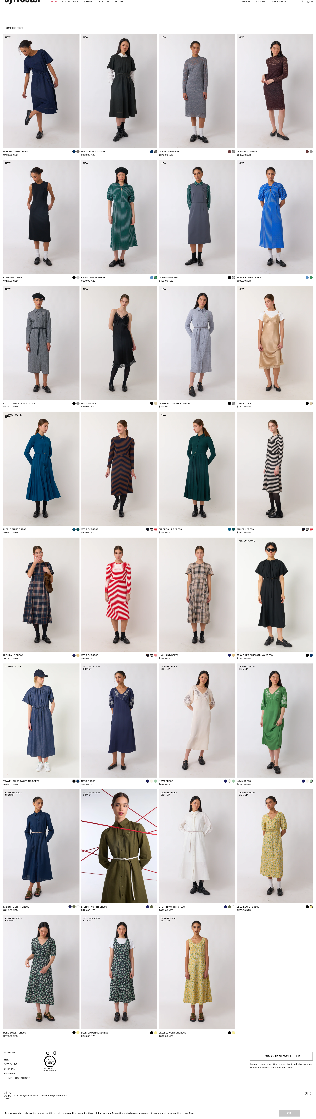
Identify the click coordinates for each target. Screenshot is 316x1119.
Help (7, 1059)
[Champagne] (155, 403)
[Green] (311, 277)
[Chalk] (151, 781)
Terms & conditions (17, 1078)
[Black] (229, 277)
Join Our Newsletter (281, 1056)
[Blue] (151, 277)
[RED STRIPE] (155, 529)
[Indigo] (151, 151)
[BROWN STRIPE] (303, 529)
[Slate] (77, 277)
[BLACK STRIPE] (151, 529)
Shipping (9, 1068)
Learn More (189, 1113)
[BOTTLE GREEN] (77, 529)
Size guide (10, 1064)
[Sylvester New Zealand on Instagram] (305, 1093)
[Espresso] (229, 151)
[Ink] (229, 655)
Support (9, 1052)
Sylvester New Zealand (35, 1095)
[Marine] (229, 529)
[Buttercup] (77, 1032)
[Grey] (77, 403)
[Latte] (77, 655)
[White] (77, 906)
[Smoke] (311, 151)
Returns (9, 1073)
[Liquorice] (77, 151)
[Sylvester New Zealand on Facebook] (310, 1093)
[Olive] (74, 906)
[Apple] (155, 781)
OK (289, 1113)
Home (8, 28)
